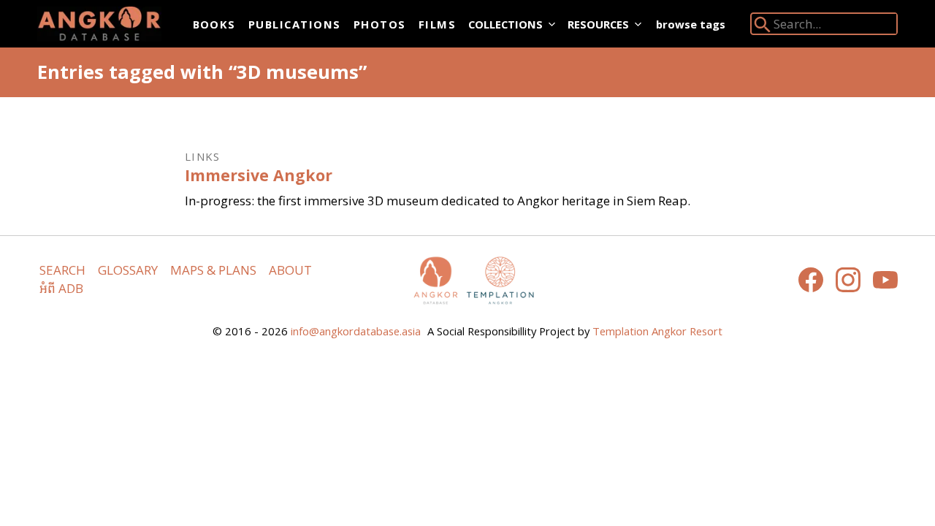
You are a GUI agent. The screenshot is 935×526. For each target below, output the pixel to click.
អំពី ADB (61, 288)
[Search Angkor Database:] (763, 27)
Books (214, 24)
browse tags (690, 24)
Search (62, 270)
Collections (505, 24)
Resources (598, 24)
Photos (380, 24)
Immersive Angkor (258, 175)
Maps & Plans (213, 270)
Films (437, 24)
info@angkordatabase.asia (356, 331)
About (290, 270)
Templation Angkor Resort (657, 331)
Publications (294, 24)
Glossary (128, 270)
